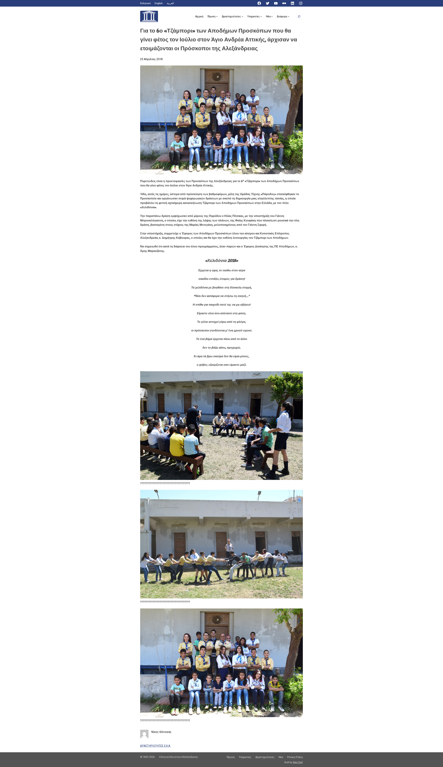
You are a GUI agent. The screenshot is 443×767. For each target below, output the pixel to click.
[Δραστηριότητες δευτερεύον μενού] (242, 16)
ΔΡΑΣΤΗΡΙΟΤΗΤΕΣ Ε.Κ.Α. (155, 745)
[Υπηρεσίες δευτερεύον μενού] (261, 16)
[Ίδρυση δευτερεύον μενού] (217, 16)
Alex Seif (298, 762)
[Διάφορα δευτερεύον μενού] (288, 16)
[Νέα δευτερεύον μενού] (272, 16)
